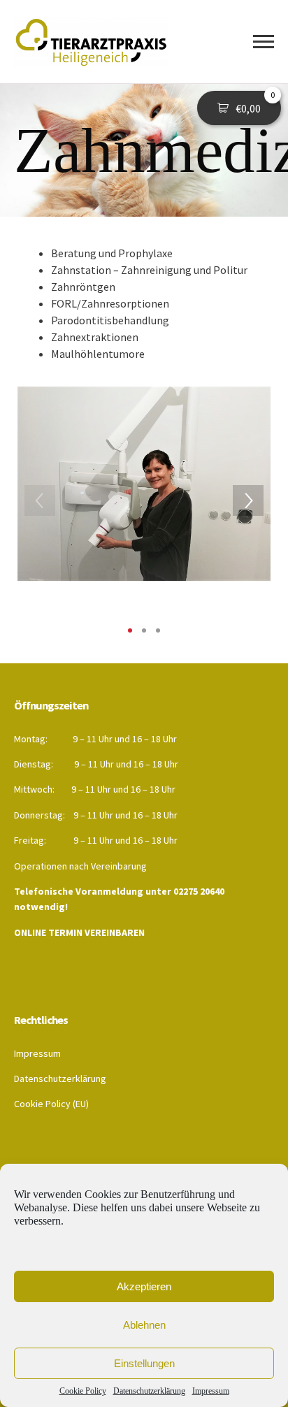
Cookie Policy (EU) (51, 1103)
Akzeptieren (144, 1286)
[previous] (39, 500)
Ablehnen (144, 1325)
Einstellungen (144, 1363)
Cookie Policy (82, 1391)
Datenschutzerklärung (149, 1391)
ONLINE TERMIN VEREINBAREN (79, 932)
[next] (248, 500)
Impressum (210, 1391)
